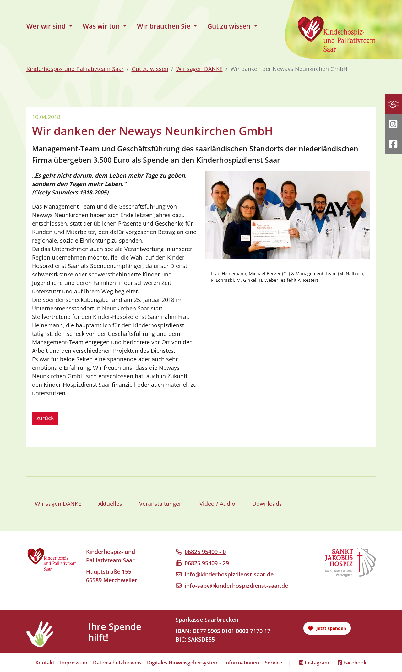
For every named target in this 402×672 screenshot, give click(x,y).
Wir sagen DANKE (199, 69)
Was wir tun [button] (102, 26)
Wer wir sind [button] (46, 26)
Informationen (241, 662)
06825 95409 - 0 (205, 551)
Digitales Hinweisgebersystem (183, 662)
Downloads (267, 503)
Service (273, 662)
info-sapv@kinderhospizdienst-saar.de (236, 585)
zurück (45, 418)
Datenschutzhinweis (117, 662)
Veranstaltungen (160, 503)
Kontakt (44, 662)
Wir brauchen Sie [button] (164, 26)
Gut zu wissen (150, 69)
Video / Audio (217, 503)
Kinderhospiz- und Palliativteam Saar (75, 69)
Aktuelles (110, 503)
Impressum (73, 662)
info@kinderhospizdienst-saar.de (229, 574)
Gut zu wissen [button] (229, 26)
